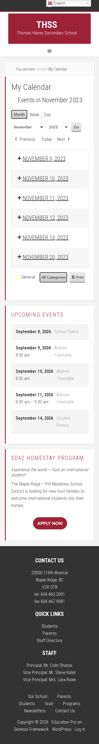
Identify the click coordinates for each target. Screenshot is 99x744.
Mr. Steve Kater (62, 672)
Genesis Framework (31, 729)
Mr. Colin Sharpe (58, 665)
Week (34, 114)
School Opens (66, 331)
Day (47, 114)
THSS (46, 24)
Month (19, 114)
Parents (50, 633)
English (58, 3)
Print (77, 278)
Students (50, 626)
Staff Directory (49, 640)
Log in (80, 729)
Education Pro (64, 722)
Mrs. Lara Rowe (62, 679)
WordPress (62, 729)
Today (46, 139)
